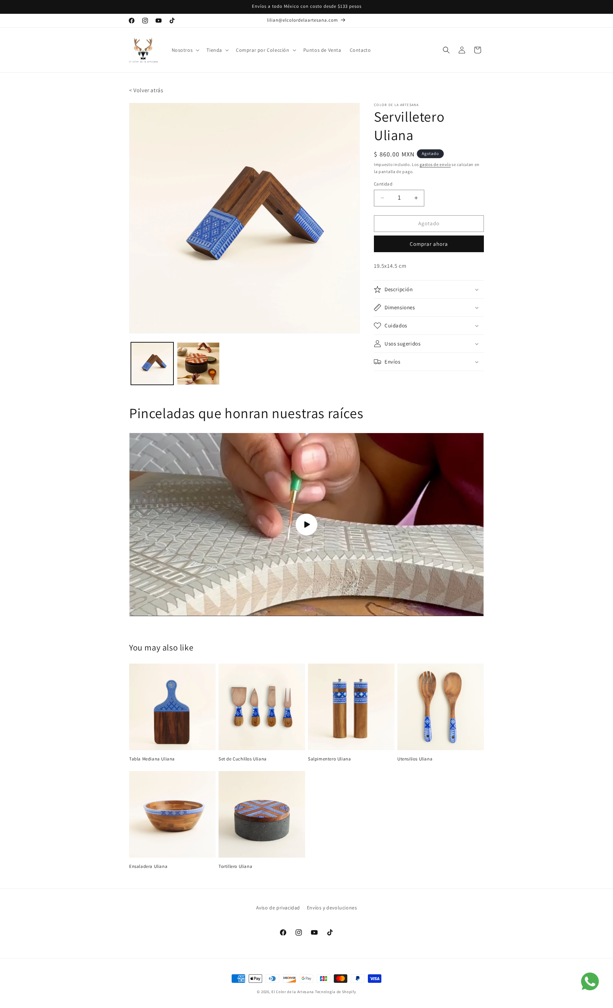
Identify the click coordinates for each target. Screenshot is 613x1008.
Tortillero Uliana (235, 866)
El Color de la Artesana (292, 991)
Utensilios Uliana (414, 759)
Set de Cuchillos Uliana (243, 759)
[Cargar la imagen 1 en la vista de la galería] (152, 363)
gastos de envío (435, 164)
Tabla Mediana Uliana (152, 759)
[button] (185, 50)
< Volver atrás (146, 90)
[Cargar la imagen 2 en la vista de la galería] (198, 363)
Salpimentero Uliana (329, 759)
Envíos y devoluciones (332, 907)
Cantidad (383, 184)
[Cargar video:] (306, 524)
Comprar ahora (429, 243)
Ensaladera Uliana (148, 866)
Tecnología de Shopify (335, 991)
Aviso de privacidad (278, 907)
